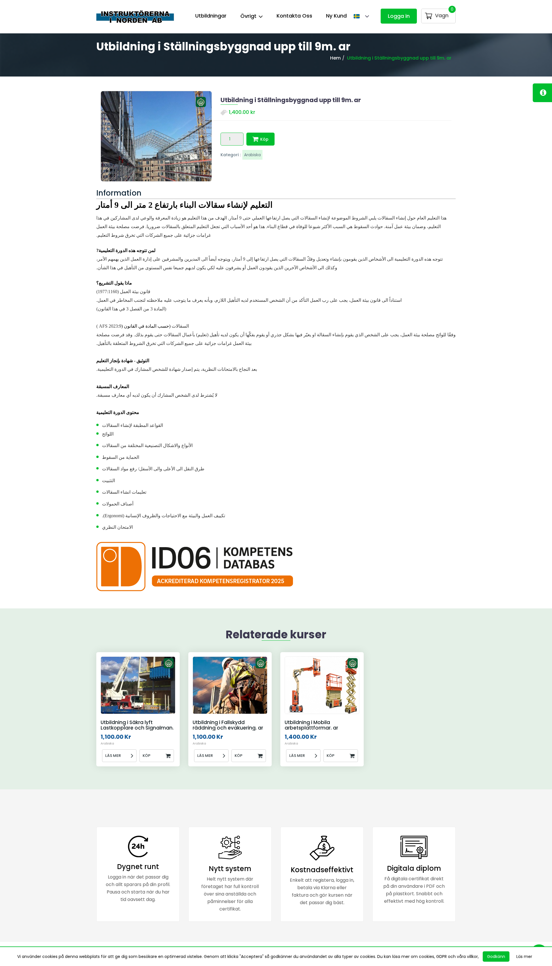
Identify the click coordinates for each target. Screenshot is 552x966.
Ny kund (336, 15)
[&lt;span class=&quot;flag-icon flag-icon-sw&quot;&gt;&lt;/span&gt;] (359, 17)
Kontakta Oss (294, 15)
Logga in (399, 16)
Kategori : (231, 155)
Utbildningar (211, 15)
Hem (335, 58)
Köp (264, 139)
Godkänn (496, 956)
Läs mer (113, 755)
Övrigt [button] (249, 16)
